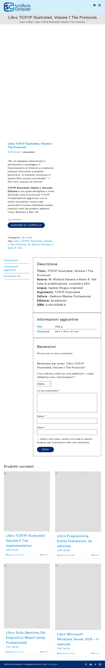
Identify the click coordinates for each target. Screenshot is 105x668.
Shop (30, 22)
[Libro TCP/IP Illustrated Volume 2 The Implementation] (27, 501)
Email (41, 427)
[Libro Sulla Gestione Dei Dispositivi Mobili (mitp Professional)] (27, 596)
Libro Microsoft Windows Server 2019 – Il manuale (77, 639)
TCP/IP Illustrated (31, 241)
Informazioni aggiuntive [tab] (11, 268)
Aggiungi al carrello (26, 225)
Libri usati (26, 237)
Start (22, 22)
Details (45, 555)
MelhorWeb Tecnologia (47, 664)
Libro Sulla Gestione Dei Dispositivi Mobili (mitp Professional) (26, 637)
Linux (16, 241)
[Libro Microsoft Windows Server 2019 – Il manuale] (78, 597)
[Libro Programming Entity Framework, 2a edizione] (78, 502)
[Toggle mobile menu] (99, 5)
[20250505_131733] (27, 81)
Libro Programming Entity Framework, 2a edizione (74, 541)
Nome (41, 416)
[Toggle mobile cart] (94, 5)
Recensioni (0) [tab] (12, 276)
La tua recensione (48, 391)
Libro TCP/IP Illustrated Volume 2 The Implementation (25, 540)
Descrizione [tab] (11, 260)
